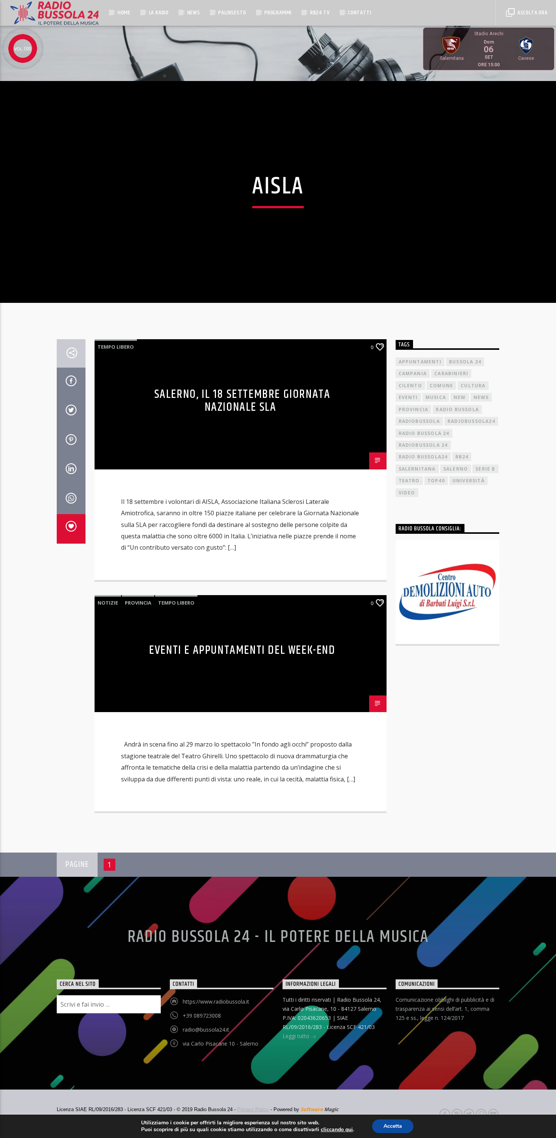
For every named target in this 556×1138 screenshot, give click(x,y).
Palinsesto (232, 12)
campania (413, 373)
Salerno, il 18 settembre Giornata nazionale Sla (242, 401)
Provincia (138, 602)
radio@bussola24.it (206, 1029)
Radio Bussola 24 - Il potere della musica (278, 937)
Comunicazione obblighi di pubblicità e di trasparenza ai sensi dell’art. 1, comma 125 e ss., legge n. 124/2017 (445, 1008)
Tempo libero (116, 346)
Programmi (278, 12)
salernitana (417, 469)
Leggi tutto (297, 1036)
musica (436, 397)
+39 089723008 (202, 1015)
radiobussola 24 (423, 445)
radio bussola (457, 409)
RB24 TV (320, 12)
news (481, 397)
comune (441, 385)
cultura (473, 385)
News (193, 12)
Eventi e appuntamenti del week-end (242, 650)
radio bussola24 (423, 457)
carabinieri (451, 373)
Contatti (359, 12)
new (459, 397)
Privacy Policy (253, 1109)
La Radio (159, 12)
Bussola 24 (465, 362)
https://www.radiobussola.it (216, 1001)
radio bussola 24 (424, 433)
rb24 (462, 457)
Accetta (393, 1126)
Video (407, 492)
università (468, 480)
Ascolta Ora (532, 12)
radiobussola (419, 421)
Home (124, 12)
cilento (410, 385)
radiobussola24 (471, 421)
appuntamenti (420, 362)
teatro (409, 480)
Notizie (108, 602)
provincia (414, 409)
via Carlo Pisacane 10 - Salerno (220, 1043)
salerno (455, 469)
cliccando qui (337, 1129)
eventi (408, 397)
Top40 (436, 480)
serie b (485, 469)
